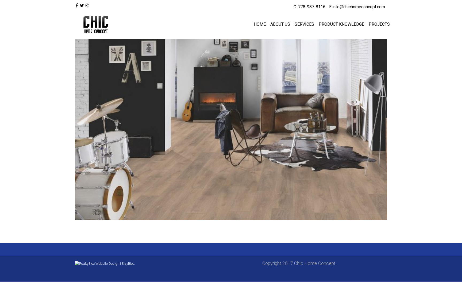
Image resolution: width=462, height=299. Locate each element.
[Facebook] (77, 5)
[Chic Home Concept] (95, 24)
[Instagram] (87, 5)
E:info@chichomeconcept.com (357, 6)
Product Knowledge (341, 24)
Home (260, 24)
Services (304, 24)
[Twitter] (81, 5)
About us (280, 24)
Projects (379, 24)
